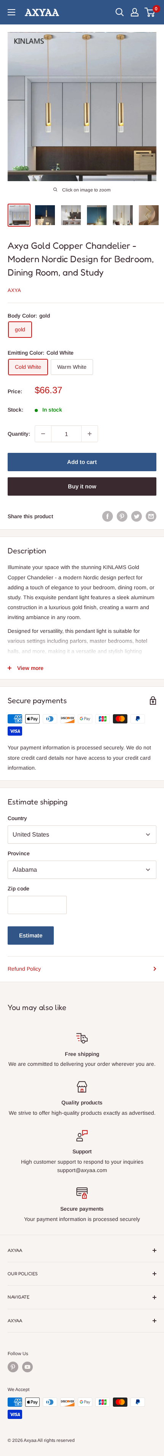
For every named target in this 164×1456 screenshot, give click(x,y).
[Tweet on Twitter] (136, 516)
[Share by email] (151, 516)
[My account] (134, 12)
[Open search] (120, 12)
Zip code (18, 888)
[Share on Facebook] (107, 516)
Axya (14, 290)
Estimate (30, 935)
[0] (150, 12)
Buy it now (82, 486)
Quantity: (19, 434)
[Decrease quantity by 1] (43, 434)
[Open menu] (11, 12)
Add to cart (82, 462)
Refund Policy (24, 969)
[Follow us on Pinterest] (13, 1367)
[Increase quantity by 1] (90, 434)
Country (17, 818)
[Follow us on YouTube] (27, 1367)
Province (19, 853)
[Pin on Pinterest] (122, 516)
